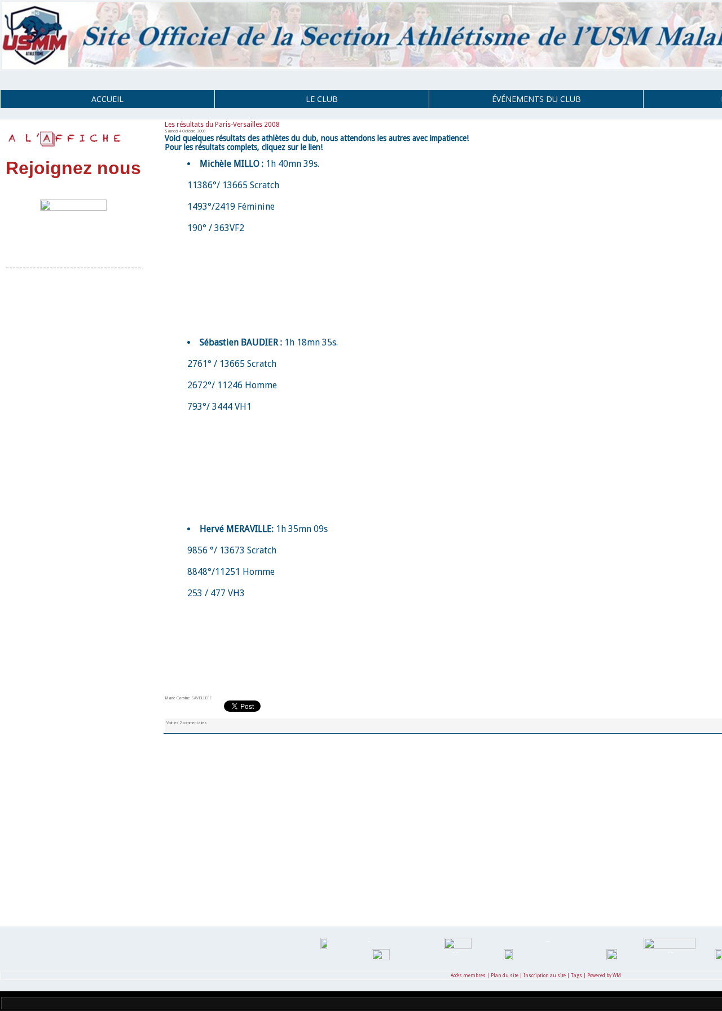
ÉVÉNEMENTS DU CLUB (536, 99)
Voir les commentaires (186, 722)
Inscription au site (544, 975)
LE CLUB (322, 99)
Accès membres (468, 975)
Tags (576, 975)
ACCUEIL (107, 99)
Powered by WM (604, 975)
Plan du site (504, 975)
